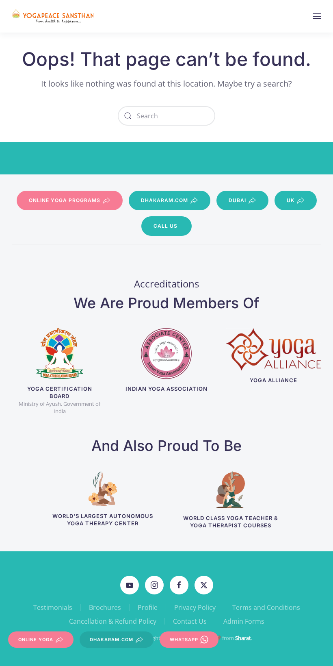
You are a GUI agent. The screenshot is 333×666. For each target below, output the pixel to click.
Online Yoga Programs (64, 200)
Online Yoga (35, 639)
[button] (317, 16)
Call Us (165, 226)
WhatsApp (184, 639)
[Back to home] (54, 16)
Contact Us (190, 621)
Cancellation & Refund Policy (112, 621)
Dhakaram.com (164, 200)
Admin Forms (243, 621)
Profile (148, 607)
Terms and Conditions (266, 607)
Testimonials (52, 607)
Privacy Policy (195, 607)
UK (290, 200)
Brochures (105, 607)
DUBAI (237, 200)
